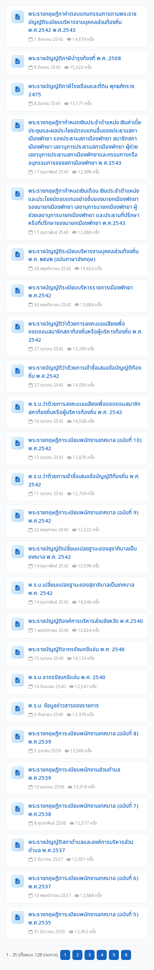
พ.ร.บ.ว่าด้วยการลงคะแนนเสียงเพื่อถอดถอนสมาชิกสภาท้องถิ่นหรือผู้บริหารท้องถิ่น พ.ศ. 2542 (84, 408)
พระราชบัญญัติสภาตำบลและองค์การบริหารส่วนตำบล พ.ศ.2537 (80, 847)
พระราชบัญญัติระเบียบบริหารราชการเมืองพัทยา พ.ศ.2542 (80, 292)
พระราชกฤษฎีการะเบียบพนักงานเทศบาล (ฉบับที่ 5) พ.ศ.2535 (83, 919)
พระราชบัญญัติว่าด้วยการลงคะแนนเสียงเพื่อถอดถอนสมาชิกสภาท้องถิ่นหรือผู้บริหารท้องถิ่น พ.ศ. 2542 (85, 332)
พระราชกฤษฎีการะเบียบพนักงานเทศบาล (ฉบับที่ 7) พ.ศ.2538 (83, 810)
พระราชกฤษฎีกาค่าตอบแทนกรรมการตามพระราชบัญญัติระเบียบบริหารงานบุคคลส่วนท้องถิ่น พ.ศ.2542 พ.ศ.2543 (82, 22)
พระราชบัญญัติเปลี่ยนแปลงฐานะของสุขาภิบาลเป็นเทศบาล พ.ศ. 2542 (82, 553)
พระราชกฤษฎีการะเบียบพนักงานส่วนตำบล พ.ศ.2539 (74, 774)
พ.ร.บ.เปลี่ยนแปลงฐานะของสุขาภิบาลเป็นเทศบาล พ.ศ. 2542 (81, 589)
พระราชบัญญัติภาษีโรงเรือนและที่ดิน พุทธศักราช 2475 (81, 91)
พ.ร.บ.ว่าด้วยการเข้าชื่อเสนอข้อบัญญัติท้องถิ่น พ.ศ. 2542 (84, 481)
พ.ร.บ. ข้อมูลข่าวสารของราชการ (63, 706)
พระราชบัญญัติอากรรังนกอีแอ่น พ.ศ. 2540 (76, 650)
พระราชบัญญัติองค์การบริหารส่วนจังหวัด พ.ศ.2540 (85, 621)
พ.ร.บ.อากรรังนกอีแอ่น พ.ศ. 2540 (66, 678)
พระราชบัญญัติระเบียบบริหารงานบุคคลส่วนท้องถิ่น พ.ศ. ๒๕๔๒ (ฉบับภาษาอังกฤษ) (83, 256)
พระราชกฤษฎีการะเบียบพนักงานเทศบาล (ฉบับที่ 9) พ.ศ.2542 (83, 517)
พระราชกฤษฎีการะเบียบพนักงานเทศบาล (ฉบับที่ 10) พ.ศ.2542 (84, 445)
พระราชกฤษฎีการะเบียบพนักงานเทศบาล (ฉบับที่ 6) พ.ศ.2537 (83, 883)
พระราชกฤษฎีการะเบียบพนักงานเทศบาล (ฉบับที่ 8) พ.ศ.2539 (83, 738)
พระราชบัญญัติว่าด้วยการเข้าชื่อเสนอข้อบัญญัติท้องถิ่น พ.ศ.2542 (84, 372)
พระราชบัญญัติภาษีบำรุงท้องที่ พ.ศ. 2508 (74, 59)
